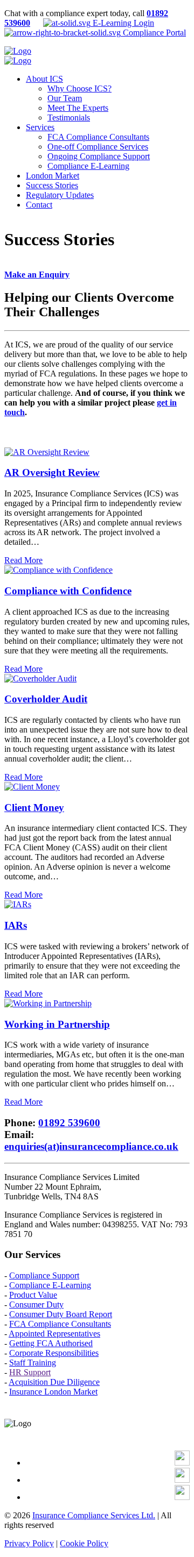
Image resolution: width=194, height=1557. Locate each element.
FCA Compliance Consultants (98, 136)
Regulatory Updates (60, 195)
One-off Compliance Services (97, 146)
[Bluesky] (182, 1497)
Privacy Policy (29, 1543)
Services (40, 127)
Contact (39, 204)
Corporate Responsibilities (54, 1352)
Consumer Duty (36, 1304)
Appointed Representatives (54, 1333)
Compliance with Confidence (67, 590)
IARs (15, 925)
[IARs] (17, 904)
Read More (23, 560)
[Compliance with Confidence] (58, 569)
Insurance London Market (53, 1391)
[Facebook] (182, 1462)
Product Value (33, 1294)
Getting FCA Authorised (51, 1343)
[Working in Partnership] (48, 1003)
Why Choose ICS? (79, 88)
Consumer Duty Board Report (60, 1314)
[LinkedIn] (182, 1479)
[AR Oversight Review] (46, 452)
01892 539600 (69, 1122)
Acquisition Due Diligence (54, 1382)
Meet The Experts (77, 107)
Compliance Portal (153, 32)
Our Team (64, 98)
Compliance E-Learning (88, 165)
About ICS (44, 78)
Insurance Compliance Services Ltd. (93, 1515)
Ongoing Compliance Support (98, 156)
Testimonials (68, 117)
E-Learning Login (122, 22)
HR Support (30, 1372)
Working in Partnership (57, 1024)
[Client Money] (32, 786)
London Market (52, 175)
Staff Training (32, 1362)
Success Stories (52, 185)
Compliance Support (44, 1275)
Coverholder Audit (45, 699)
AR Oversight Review (52, 472)
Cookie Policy (84, 1543)
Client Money (34, 807)
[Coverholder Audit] (40, 678)
